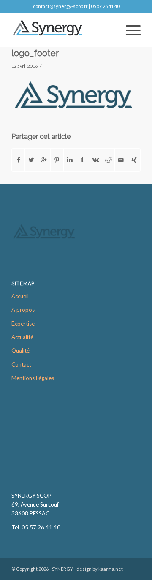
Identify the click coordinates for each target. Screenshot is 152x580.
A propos (23, 309)
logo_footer (35, 53)
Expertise (23, 323)
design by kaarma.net (99, 569)
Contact (21, 364)
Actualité (22, 337)
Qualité (20, 350)
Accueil (20, 296)
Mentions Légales (32, 378)
